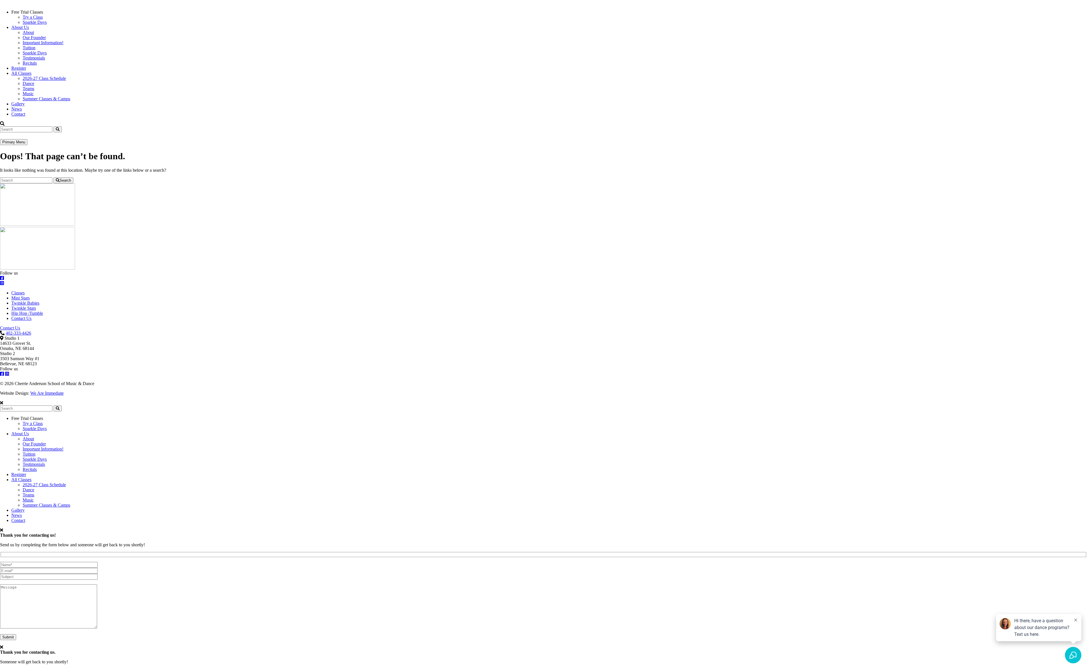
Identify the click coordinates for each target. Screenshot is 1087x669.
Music (28, 93)
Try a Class (33, 17)
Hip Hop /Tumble (27, 313)
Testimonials (34, 58)
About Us (20, 27)
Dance (28, 83)
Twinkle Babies (25, 303)
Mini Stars (20, 298)
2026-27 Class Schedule (44, 78)
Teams (28, 88)
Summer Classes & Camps (46, 98)
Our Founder (34, 37)
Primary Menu (13, 142)
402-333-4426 (18, 333)
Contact (18, 114)
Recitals (30, 63)
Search (65, 180)
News (16, 109)
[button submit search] (58, 408)
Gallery (18, 103)
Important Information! (43, 42)
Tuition (29, 47)
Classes (18, 292)
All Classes (21, 73)
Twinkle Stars (23, 308)
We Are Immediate (47, 393)
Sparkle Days (35, 22)
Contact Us (21, 318)
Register (18, 68)
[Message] (48, 627)
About (28, 32)
